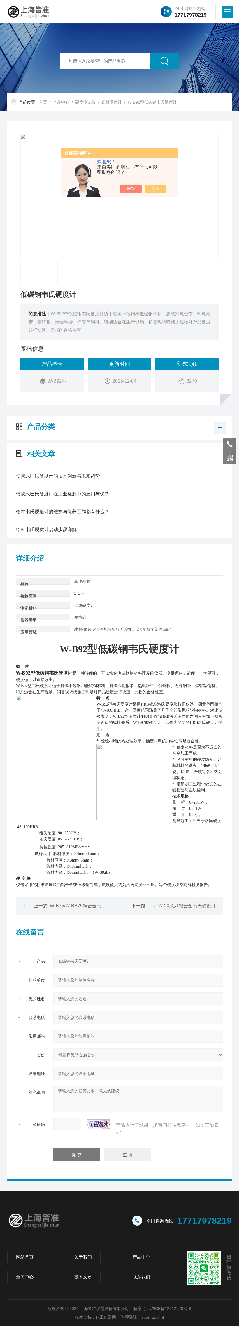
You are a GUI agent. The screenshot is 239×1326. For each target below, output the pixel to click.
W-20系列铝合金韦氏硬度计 (187, 905)
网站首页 (25, 1256)
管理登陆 (129, 1317)
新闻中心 (25, 1276)
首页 (43, 102)
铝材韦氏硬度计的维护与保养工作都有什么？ (62, 511)
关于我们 (83, 1256)
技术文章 (83, 1276)
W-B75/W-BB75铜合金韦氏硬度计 (85, 905)
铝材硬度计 (111, 102)
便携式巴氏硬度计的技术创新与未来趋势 (58, 476)
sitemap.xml (153, 1317)
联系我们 (141, 1276)
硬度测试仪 (85, 102)
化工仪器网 (106, 1317)
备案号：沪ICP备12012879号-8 (162, 1308)
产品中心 (61, 102)
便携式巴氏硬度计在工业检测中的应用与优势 (62, 493)
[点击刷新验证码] (98, 1124)
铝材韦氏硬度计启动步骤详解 (46, 529)
